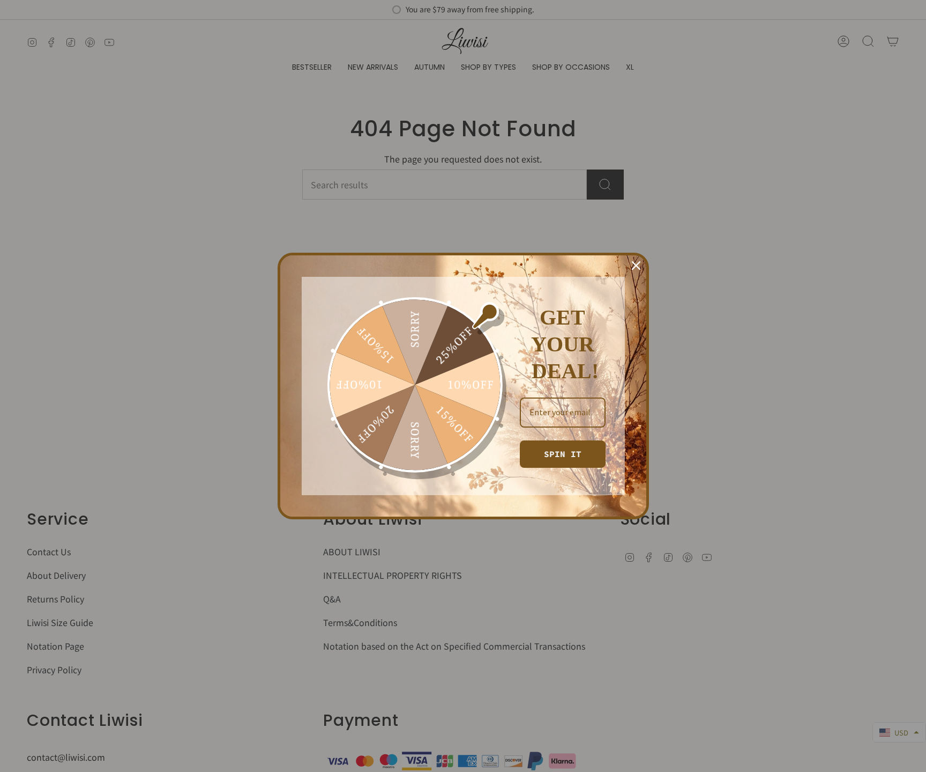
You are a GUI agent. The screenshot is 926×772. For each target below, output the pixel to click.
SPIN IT (562, 454)
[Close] (636, 265)
